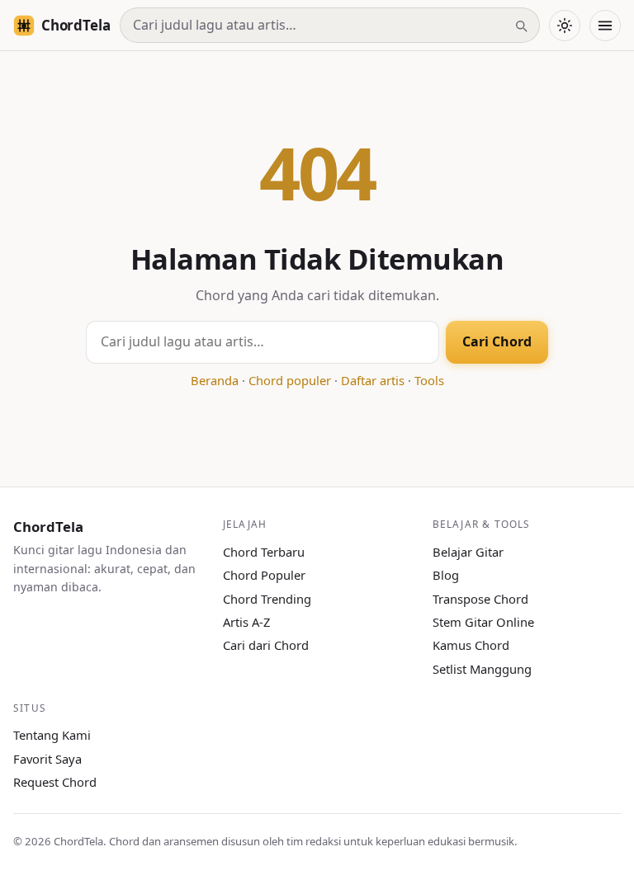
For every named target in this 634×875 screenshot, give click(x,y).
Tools (429, 380)
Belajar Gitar (468, 551)
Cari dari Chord (266, 645)
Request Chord (55, 782)
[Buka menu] (605, 25)
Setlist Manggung (482, 669)
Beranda (215, 380)
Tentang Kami (52, 735)
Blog (446, 575)
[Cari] (521, 25)
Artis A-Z (246, 622)
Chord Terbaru (264, 551)
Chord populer (289, 380)
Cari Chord (497, 341)
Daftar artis (373, 380)
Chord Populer (264, 575)
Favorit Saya (47, 758)
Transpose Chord (480, 598)
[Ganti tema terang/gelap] (564, 25)
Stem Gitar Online (483, 622)
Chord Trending (267, 598)
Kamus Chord (471, 645)
